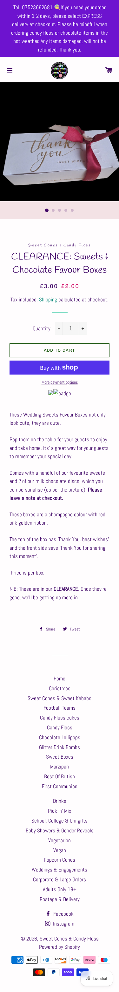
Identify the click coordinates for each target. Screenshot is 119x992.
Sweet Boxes (59, 756)
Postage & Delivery (60, 899)
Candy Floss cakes (59, 717)
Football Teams (59, 707)
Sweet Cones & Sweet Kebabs (59, 698)
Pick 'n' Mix (59, 810)
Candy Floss (59, 727)
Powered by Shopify (59, 946)
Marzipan (59, 766)
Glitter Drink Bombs (59, 747)
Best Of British (59, 776)
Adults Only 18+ (59, 889)
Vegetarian (59, 840)
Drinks (59, 800)
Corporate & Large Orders (59, 879)
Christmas (59, 688)
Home (59, 678)
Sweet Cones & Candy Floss (69, 938)
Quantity (41, 328)
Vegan (59, 850)
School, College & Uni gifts (59, 820)
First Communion (59, 786)
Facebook (63, 913)
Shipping (48, 299)
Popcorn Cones (59, 859)
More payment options (60, 382)
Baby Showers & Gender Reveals (60, 830)
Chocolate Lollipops (59, 737)
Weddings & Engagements (59, 869)
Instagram (63, 923)
